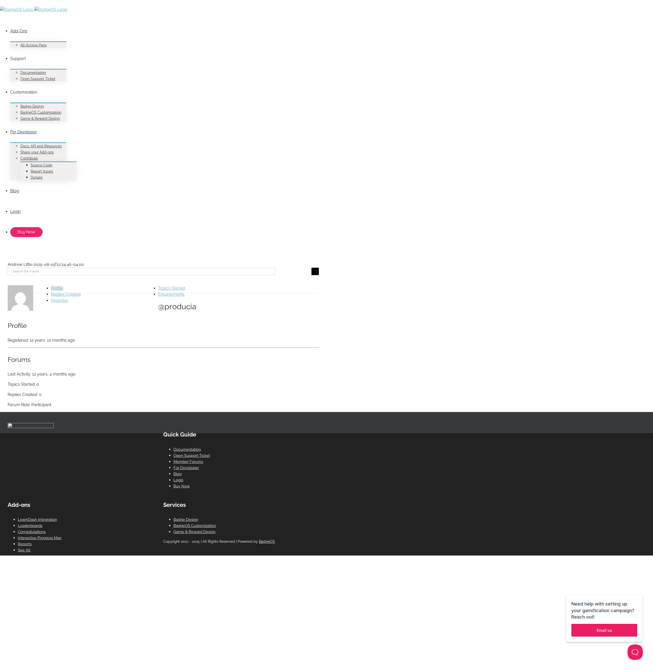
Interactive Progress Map (39, 538)
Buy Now (181, 486)
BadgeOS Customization (194, 525)
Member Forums (188, 461)
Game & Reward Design (194, 532)
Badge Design (185, 519)
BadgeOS (267, 541)
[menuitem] (160, 34)
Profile (57, 288)
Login (178, 480)
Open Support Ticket (191, 455)
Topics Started (171, 288)
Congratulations (32, 532)
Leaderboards (30, 525)
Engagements (171, 294)
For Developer (186, 468)
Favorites (59, 300)
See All (24, 550)
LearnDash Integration (37, 519)
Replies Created (66, 294)
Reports (25, 544)
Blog (177, 474)
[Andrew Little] (20, 309)
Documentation (187, 449)
